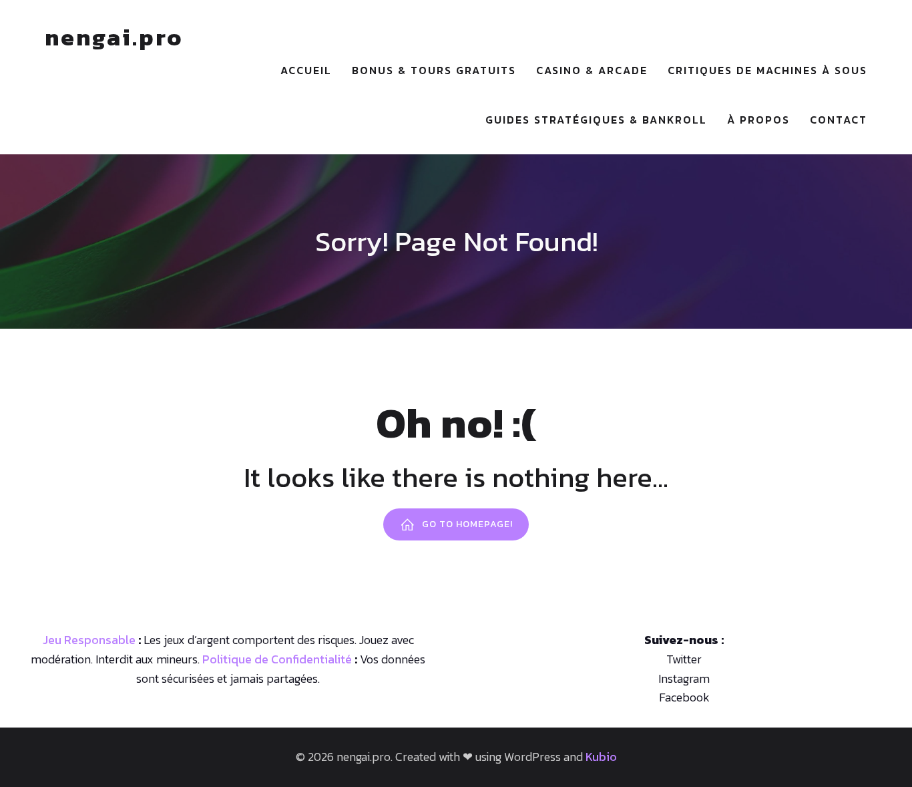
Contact (838, 120)
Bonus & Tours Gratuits (434, 70)
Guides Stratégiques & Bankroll (596, 120)
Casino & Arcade (592, 70)
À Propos (758, 120)
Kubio (601, 757)
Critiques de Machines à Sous (767, 70)
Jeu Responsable (89, 640)
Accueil (306, 70)
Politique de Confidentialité (277, 659)
